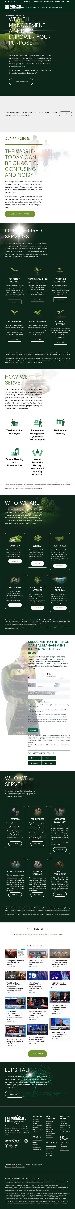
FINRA (26, 1182)
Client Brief (49, 1155)
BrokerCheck (24, 115)
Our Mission (36, 1119)
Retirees (62, 1121)
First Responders (65, 1131)
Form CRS (8, 1164)
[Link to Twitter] (5, 1)
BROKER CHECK (48, 1)
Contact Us (21, 1167)
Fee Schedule (25, 1164)
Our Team (35, 1123)
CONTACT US (38, 1)
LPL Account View (51, 1146)
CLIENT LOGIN (28, 1)
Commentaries (37, 1149)
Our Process (36, 1121)
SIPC (29, 1182)
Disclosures (16, 1164)
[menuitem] (28, 1)
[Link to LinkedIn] (11, 1)
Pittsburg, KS (63, 1148)
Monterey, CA (64, 1146)
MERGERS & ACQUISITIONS (62, 1)
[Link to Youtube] (14, 1)
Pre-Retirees (63, 1123)
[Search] (23, 16)
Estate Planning (50, 1133)
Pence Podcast (37, 1147)
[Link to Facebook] (8, 1)
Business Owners (65, 1125)
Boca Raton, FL (64, 1150)
